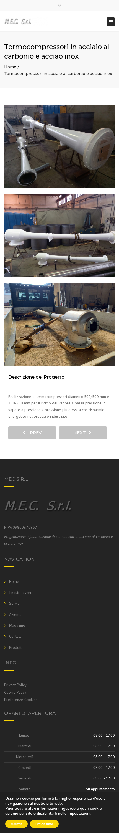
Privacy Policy (15, 684)
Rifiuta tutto (44, 824)
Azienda (15, 614)
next (81, 432)
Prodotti (15, 647)
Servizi (14, 603)
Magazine (17, 625)
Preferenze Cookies (20, 699)
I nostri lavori (20, 592)
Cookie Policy (15, 692)
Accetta (16, 824)
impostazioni (79, 813)
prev (34, 432)
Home (10, 66)
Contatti (15, 636)
